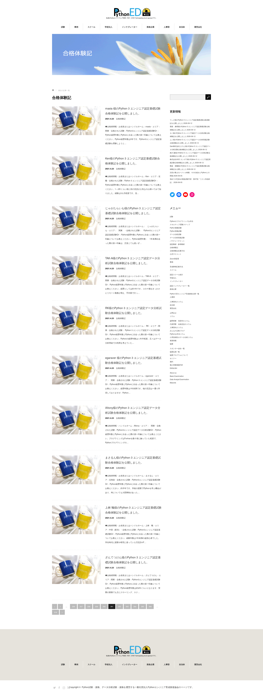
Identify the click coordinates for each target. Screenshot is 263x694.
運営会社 (198, 26)
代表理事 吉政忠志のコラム (180, 324)
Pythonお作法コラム (177, 334)
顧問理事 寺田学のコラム (180, 321)
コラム (172, 316)
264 (134, 606)
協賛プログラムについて (179, 355)
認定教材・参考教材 (177, 244)
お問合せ (173, 313)
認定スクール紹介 (176, 274)
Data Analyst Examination (179, 379)
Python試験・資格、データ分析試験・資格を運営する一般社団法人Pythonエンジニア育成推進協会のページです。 (138, 687)
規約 (171, 361)
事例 (76, 26)
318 (55, 612)
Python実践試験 (176, 231)
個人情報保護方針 (176, 365)
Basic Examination (177, 376)
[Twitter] (54, 687)
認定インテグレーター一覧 (180, 286)
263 (127, 606)
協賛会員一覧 (175, 351)
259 (96, 606)
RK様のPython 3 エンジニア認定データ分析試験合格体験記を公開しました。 (133, 310)
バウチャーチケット (177, 241)
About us (173, 373)
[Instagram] (63, 687)
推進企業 (150, 26)
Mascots (173, 382)
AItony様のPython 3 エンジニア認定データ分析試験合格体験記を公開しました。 (132, 410)
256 (73, 606)
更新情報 (173, 340)
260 (104, 606)
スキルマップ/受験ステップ (180, 224)
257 (81, 606)
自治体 (182, 26)
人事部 (167, 26)
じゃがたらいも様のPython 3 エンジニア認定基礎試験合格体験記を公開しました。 (133, 210)
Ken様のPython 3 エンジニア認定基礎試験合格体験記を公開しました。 (132, 160)
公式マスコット (175, 254)
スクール (91, 26)
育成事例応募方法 (176, 266)
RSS (68, 687)
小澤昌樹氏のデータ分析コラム (181, 337)
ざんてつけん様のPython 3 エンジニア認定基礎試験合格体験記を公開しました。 (133, 559)
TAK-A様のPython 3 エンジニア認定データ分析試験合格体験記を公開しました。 (132, 260)
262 (119, 606)
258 (88, 606)
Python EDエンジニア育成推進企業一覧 (184, 293)
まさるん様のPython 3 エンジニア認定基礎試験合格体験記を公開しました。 (133, 459)
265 (142, 606)
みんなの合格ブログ (177, 330)
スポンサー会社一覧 (177, 348)
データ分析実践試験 (177, 237)
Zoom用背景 (174, 258)
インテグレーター (129, 26)
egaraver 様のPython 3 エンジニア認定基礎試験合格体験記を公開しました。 (133, 360)
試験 (63, 26)
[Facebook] (59, 687)
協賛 (171, 344)
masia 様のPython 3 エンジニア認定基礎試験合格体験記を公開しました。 (133, 110)
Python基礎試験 (176, 227)
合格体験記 (121, 118)
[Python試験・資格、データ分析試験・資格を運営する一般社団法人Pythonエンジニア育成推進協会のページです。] (131, 13)
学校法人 (108, 26)
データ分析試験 (175, 234)
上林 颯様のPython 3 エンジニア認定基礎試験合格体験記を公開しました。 (133, 509)
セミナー (173, 358)
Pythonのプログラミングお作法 (181, 221)
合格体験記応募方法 (177, 250)
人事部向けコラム (176, 301)
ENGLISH (173, 368)
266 (150, 606)
